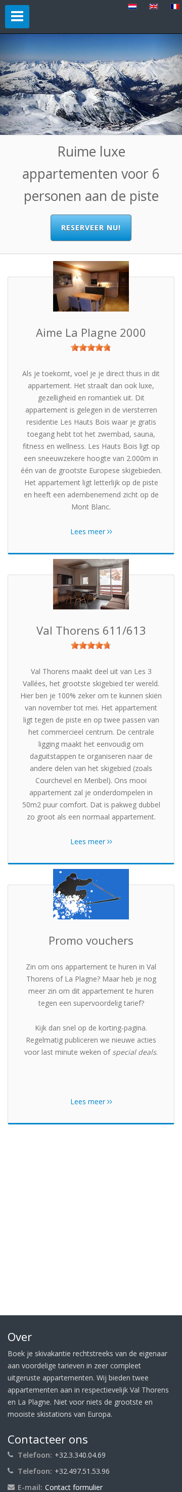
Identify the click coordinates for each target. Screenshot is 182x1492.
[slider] (91, 347)
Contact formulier (74, 1487)
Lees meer (88, 531)
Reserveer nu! (91, 227)
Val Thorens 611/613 (91, 630)
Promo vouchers (91, 940)
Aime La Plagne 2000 (91, 332)
